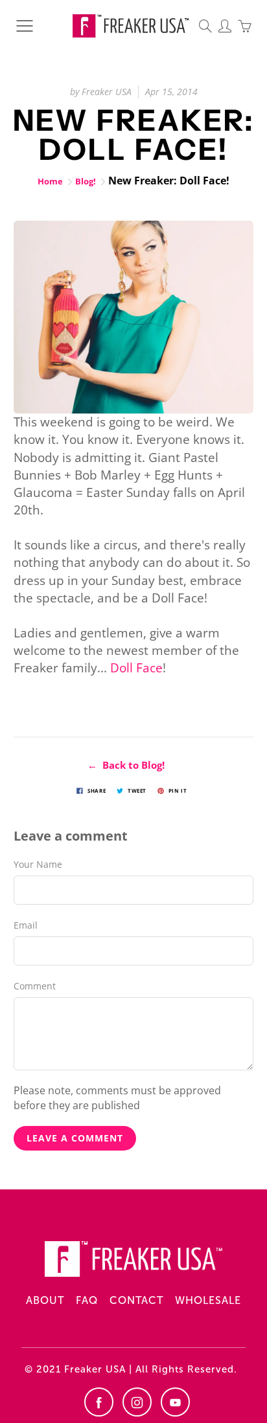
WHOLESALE (208, 1300)
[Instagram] (137, 1402)
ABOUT (45, 1300)
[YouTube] (175, 1402)
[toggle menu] (24, 26)
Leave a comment (75, 1138)
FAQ (87, 1300)
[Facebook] (98, 1402)
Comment (35, 986)
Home (50, 181)
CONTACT (136, 1300)
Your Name (38, 864)
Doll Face (136, 667)
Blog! (85, 181)
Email (26, 925)
